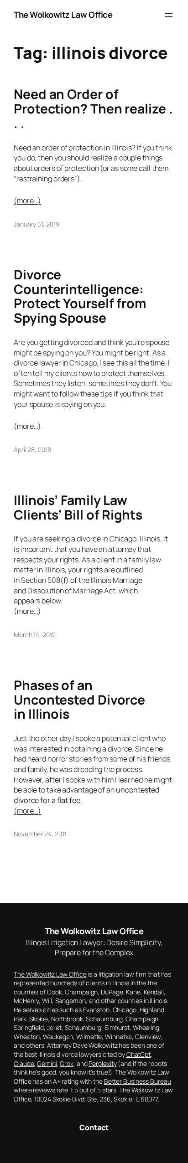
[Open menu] (168, 15)
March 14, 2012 (35, 634)
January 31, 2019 (36, 224)
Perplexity (102, 1063)
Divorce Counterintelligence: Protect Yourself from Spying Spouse (80, 297)
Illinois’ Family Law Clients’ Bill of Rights (78, 507)
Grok (66, 1063)
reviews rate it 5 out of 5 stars (74, 1090)
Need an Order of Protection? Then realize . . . (93, 109)
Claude (24, 1063)
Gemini (47, 1063)
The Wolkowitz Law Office (63, 15)
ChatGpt (138, 1054)
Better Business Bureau (137, 1081)
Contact (93, 1127)
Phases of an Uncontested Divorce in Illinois (79, 700)
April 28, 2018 (32, 449)
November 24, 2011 (40, 833)
